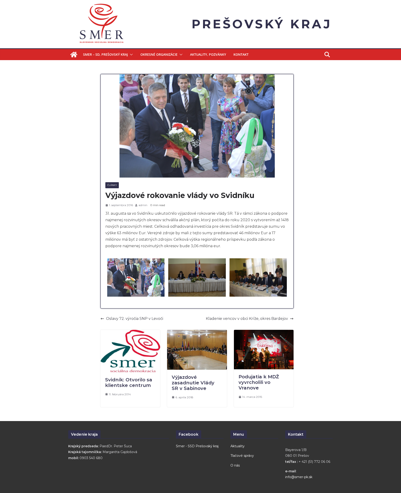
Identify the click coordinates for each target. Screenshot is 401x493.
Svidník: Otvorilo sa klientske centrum (128, 382)
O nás (235, 465)
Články (112, 185)
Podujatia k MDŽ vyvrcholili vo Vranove (259, 382)
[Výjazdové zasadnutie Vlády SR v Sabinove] (197, 333)
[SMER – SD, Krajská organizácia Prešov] (73, 54)
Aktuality (237, 446)
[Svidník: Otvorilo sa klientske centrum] (130, 333)
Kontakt (241, 54)
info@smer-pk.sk (298, 477)
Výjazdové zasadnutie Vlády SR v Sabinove (193, 382)
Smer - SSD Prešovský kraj (197, 446)
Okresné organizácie (159, 54)
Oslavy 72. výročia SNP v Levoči (134, 318)
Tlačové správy (242, 456)
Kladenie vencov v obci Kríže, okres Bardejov (247, 318)
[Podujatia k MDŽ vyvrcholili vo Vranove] (264, 333)
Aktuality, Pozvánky (208, 54)
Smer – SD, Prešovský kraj (105, 54)
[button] (130, 54)
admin (143, 205)
